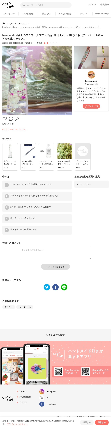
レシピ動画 (28, 13)
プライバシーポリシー (17, 424)
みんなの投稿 (65, 13)
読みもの (46, 13)
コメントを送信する (55, 267)
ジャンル (11, 13)
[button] (4, 118)
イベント (83, 13)
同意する (102, 422)
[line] (64, 287)
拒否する (87, 422)
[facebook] (55, 287)
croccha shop (102, 13)
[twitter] (47, 287)
